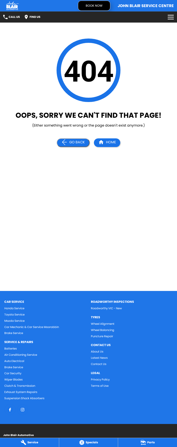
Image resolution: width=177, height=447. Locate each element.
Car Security (12, 373)
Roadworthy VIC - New (106, 308)
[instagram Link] (22, 409)
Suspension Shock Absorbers (24, 398)
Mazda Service (14, 321)
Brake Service (13, 333)
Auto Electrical (14, 361)
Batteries (10, 348)
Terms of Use (100, 386)
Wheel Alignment (102, 324)
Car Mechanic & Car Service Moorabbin (31, 327)
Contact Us (98, 364)
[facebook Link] (10, 409)
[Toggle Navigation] (171, 17)
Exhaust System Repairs (20, 392)
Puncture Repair (102, 336)
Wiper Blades (13, 379)
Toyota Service (14, 314)
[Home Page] (12, 5)
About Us (97, 352)
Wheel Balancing (102, 330)
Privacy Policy (100, 379)
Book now (94, 5)
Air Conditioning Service (20, 355)
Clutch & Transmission (19, 386)
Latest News (99, 358)
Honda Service (14, 308)
